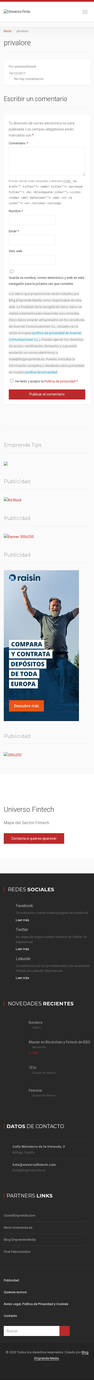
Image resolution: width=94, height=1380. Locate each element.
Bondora (35, 1022)
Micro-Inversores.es (18, 1227)
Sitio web (15, 251)
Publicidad (11, 1280)
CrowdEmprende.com (19, 1215)
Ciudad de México (44, 1073)
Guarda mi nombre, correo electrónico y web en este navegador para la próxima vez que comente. (46, 281)
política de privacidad (41, 372)
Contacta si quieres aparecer (34, 838)
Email (14, 231)
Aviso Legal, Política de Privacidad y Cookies (36, 1304)
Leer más (22, 920)
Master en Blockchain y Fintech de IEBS (59, 1042)
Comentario (18, 143)
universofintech (25, 66)
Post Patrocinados (17, 1252)
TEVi (32, 1068)
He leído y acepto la (46, 381)
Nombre (16, 211)
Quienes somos (15, 1292)
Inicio (7, 31)
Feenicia (35, 1090)
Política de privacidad (60, 381)
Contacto (10, 1316)
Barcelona (39, 1047)
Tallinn (36, 1027)
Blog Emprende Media (20, 1239)
